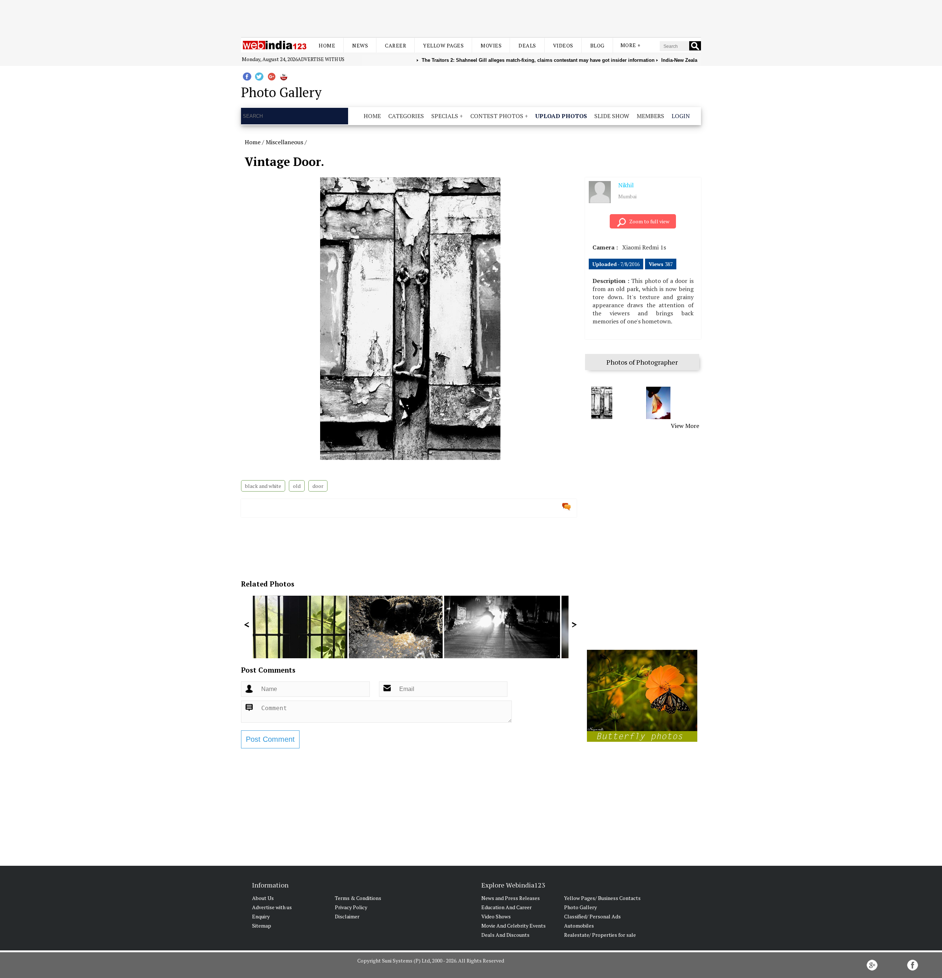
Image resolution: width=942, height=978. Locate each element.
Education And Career (506, 907)
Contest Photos (496, 116)
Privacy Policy (351, 907)
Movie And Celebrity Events (513, 925)
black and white (263, 485)
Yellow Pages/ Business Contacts (602, 897)
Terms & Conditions (358, 897)
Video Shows (496, 916)
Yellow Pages (443, 45)
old (297, 485)
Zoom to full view (649, 221)
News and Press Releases (510, 897)
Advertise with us (321, 59)
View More (685, 426)
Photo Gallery (580, 907)
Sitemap (261, 925)
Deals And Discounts (505, 934)
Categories (406, 116)
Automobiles (579, 925)
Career (395, 45)
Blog (597, 45)
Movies (491, 45)
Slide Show (611, 116)
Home (327, 45)
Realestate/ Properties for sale (600, 934)
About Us (263, 897)
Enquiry (261, 916)
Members (650, 116)
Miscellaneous (284, 142)
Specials (444, 116)
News (360, 45)
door (317, 485)
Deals (527, 45)
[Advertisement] (471, 17)
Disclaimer (347, 916)
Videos (563, 45)
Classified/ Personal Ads (592, 916)
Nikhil (626, 185)
